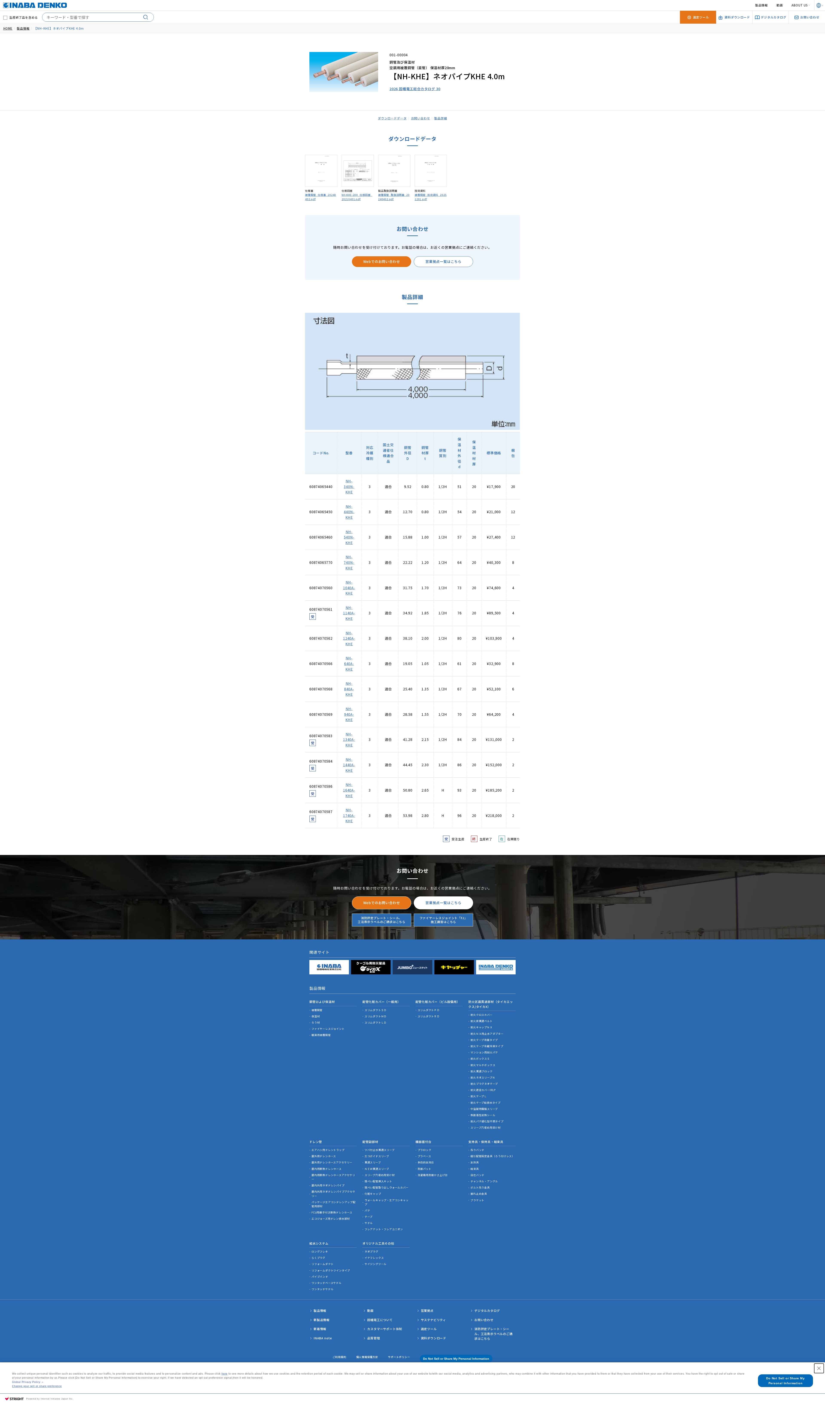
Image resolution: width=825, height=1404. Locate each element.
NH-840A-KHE (349, 689)
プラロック (424, 1150)
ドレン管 (315, 1142)
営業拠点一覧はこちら (443, 261)
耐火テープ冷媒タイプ (484, 1040)
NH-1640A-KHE (349, 790)
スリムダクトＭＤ (376, 1016)
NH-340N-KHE (349, 486)
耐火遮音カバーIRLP (483, 1090)
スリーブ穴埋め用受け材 (486, 1127)
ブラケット (477, 1200)
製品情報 (761, 5)
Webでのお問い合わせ (381, 261)
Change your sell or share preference (37, 1386)
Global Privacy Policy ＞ (28, 1382)
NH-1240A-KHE (349, 638)
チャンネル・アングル (484, 1181)
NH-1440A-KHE (349, 765)
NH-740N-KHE (349, 562)
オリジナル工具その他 (378, 1243)
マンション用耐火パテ (484, 1052)
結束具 (475, 1169)
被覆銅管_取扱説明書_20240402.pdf (393, 197)
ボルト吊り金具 (480, 1187)
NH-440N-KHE (349, 512)
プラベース (424, 1156)
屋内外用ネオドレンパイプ (328, 1185)
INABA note (323, 1338)
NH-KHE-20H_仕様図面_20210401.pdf (357, 197)
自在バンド (477, 1175)
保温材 (316, 1016)
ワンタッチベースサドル (327, 1283)
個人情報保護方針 (367, 1357)
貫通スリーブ (373, 1162)
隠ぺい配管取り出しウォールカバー (387, 1187)
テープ (369, 1216)
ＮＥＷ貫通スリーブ (377, 1169)
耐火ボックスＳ (480, 1058)
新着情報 (320, 1329)
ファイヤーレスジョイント (328, 1028)
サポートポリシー (399, 1357)
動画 (779, 5)
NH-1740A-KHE (349, 815)
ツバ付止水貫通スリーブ (380, 1150)
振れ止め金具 (479, 1193)
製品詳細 (440, 118)
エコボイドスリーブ (377, 1156)
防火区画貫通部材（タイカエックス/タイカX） (490, 1004)
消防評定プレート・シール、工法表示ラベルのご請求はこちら (381, 920)
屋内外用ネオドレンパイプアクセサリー (333, 1193)
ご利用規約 (339, 1357)
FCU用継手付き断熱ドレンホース (332, 1212)
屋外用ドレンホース (324, 1156)
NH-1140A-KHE (349, 613)
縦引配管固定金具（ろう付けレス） (493, 1156)
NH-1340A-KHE (349, 739)
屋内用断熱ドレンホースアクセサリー (333, 1177)
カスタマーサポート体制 (384, 1329)
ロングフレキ (320, 1251)
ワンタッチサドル (322, 1289)
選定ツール (429, 1329)
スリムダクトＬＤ (376, 1022)
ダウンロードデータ (392, 118)
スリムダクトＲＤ (429, 1016)
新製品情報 (322, 1320)
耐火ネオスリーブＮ (483, 1077)
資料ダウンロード (433, 1338)
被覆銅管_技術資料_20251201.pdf (431, 197)
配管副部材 (370, 1142)
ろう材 (316, 1022)
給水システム (318, 1243)
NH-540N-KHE (349, 537)
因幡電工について (380, 1320)
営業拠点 (427, 1310)
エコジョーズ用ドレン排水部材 (331, 1218)
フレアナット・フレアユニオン (384, 1229)
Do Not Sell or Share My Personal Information (456, 1358)
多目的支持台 (426, 1162)
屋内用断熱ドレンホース (327, 1169)
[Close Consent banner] (819, 1368)
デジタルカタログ (487, 1310)
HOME (7, 28)
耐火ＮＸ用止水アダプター (487, 1033)
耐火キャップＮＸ (481, 1027)
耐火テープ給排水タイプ (486, 1102)
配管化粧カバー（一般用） (381, 1002)
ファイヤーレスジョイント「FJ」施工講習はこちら (444, 920)
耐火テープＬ (479, 1096)
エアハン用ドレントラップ (328, 1150)
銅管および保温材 (322, 1002)
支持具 (475, 1162)
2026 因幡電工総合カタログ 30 (415, 88)
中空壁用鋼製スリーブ (484, 1109)
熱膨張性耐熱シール (483, 1115)
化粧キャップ (373, 1193)
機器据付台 (423, 1142)
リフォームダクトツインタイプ (331, 1270)
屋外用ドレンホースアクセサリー (332, 1162)
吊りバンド (477, 1150)
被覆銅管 (317, 1010)
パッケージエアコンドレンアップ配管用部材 (334, 1204)
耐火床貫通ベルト (481, 1021)
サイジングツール (376, 1264)
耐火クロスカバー (481, 1014)
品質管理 (373, 1338)
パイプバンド (320, 1276)
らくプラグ (318, 1257)
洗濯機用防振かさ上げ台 (433, 1175)
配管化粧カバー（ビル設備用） (438, 1002)
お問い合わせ (420, 118)
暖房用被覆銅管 (321, 1035)
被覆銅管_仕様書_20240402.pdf (320, 197)
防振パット (424, 1169)
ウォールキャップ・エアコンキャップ (387, 1202)
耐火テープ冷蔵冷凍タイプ (487, 1046)
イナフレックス (374, 1257)
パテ (367, 1210)
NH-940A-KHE (349, 714)
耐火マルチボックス (483, 1065)
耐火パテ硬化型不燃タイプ (487, 1121)
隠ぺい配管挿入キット (378, 1181)
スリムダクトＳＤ (376, 1010)
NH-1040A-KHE (349, 588)
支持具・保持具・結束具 (485, 1142)
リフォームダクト (322, 1264)
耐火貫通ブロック (481, 1071)
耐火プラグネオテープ (484, 1083)
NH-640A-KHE (349, 663)
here (225, 1373)
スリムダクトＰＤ (429, 1010)
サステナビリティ (433, 1320)
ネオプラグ (371, 1251)
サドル (369, 1223)
